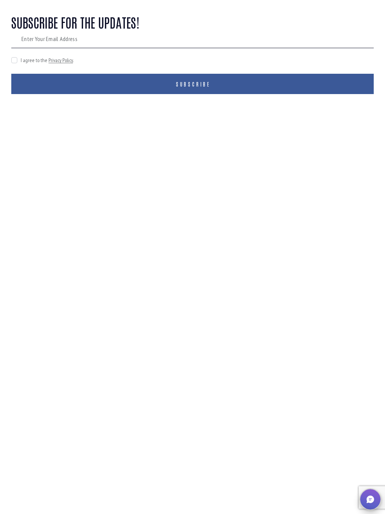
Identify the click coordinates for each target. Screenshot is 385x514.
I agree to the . (47, 60)
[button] (370, 499)
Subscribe (193, 84)
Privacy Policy (61, 60)
